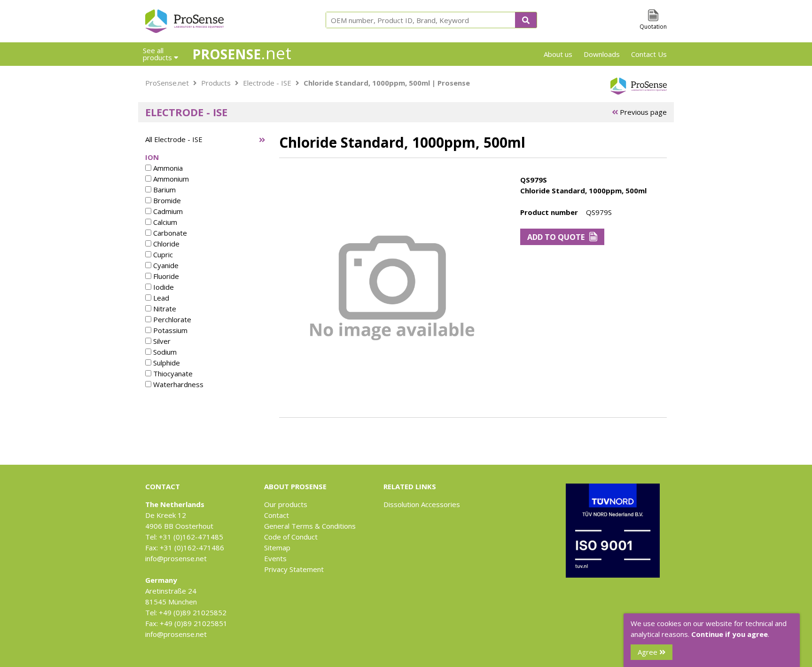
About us (558, 54)
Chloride (165, 243)
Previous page (642, 112)
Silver (161, 341)
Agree (648, 652)
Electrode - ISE (267, 82)
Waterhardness (177, 384)
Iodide (162, 287)
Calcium (164, 222)
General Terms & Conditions (310, 526)
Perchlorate (171, 319)
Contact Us (649, 54)
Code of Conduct (291, 536)
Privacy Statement (294, 569)
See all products (158, 54)
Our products (285, 504)
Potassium (169, 330)
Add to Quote (556, 237)
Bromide (166, 200)
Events (275, 558)
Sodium (164, 352)
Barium (163, 189)
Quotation (653, 27)
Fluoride (165, 276)
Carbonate (169, 233)
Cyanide (165, 265)
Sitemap (277, 547)
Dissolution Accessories (421, 504)
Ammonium (170, 178)
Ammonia (167, 168)
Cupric (162, 254)
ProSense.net (167, 82)
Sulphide (165, 362)
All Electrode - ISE (174, 139)
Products (216, 82)
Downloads (602, 54)
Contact (276, 515)
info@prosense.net (176, 558)
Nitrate (163, 308)
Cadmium (167, 211)
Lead (160, 297)
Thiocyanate (172, 373)
